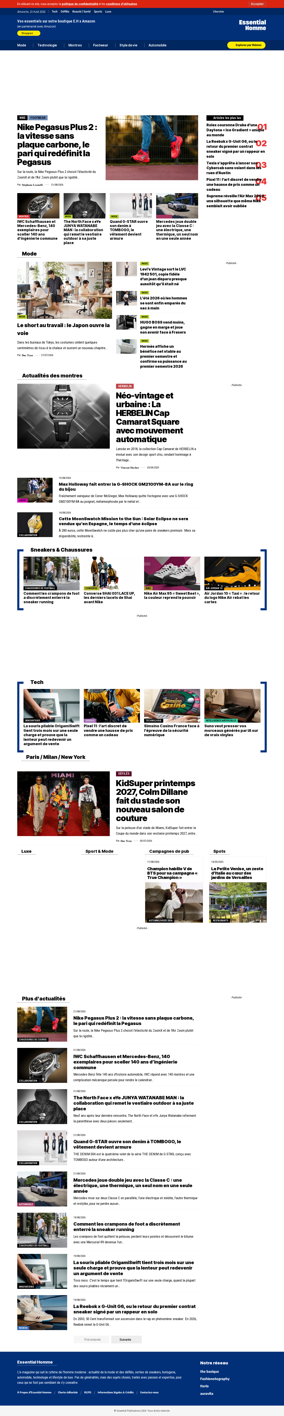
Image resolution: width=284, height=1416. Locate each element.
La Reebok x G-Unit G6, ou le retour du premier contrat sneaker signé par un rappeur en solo (134, 1309)
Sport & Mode (99, 851)
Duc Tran (27, 355)
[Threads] (264, 11)
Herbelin (125, 386)
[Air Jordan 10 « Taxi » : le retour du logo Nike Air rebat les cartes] (232, 573)
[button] (257, 3)
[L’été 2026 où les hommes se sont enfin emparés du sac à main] (126, 298)
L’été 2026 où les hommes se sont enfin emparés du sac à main (163, 303)
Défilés (65, 11)
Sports (98, 11)
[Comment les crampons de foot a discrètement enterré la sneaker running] (51, 573)
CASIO (22, 500)
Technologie (153, 720)
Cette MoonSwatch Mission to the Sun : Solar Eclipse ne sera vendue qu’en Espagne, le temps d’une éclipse (123, 521)
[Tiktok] (243, 11)
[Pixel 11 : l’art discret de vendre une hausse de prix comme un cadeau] (112, 706)
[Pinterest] (238, 11)
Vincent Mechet (130, 467)
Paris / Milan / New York (55, 757)
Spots (219, 851)
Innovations (32, 720)
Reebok (23, 1328)
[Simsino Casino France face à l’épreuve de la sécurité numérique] (172, 706)
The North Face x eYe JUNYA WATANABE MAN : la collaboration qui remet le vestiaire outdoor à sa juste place (83, 232)
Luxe (108, 11)
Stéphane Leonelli (32, 185)
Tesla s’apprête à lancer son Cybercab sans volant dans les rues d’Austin (233, 168)
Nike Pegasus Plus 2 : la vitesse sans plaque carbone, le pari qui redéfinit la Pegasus (57, 144)
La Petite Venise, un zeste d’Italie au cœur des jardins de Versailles (237, 873)
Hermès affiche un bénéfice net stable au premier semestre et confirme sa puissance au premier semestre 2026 (163, 356)
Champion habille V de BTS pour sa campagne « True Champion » (172, 873)
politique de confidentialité (80, 4)
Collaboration (28, 535)
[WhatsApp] (259, 11)
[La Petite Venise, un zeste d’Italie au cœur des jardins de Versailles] (238, 902)
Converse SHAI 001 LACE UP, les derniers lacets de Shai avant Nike (109, 597)
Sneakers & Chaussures (61, 550)
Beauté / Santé (81, 11)
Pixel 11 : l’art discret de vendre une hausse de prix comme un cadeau (234, 184)
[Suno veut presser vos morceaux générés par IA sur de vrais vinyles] (232, 706)
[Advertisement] (142, 82)
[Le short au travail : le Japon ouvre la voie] (64, 290)
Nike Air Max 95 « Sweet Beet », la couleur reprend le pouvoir (172, 595)
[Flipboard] (253, 11)
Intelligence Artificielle (221, 720)
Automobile (164, 216)
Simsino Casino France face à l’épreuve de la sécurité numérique (171, 730)
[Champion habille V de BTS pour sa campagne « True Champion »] (174, 902)
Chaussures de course (33, 1039)
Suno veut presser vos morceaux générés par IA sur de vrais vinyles (231, 730)
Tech (55, 11)
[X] (227, 11)
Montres (24, 216)
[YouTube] (233, 11)
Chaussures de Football (40, 588)
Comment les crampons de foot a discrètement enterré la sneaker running (51, 597)
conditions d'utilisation (121, 4)
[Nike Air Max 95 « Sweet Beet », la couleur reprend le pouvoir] (172, 573)
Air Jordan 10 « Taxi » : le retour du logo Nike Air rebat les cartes (232, 597)
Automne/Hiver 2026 (160, 920)
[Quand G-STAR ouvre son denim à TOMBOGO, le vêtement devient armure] (131, 205)
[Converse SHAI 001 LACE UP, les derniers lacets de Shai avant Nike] (112, 573)
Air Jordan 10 (214, 588)
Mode (68, 216)
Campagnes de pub (168, 851)
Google (90, 720)
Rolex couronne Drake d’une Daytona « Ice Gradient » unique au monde (235, 130)
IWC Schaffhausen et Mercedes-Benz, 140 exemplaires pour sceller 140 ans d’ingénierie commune (37, 230)
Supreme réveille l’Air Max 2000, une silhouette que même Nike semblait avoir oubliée (235, 201)
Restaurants (220, 920)
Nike (23, 118)
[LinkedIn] (248, 11)
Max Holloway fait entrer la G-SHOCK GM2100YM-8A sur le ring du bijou (126, 487)
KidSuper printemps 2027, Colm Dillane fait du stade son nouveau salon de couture (155, 800)
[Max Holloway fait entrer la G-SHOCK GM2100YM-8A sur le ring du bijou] (35, 490)
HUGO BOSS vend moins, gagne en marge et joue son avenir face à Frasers (163, 327)
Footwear (38, 118)
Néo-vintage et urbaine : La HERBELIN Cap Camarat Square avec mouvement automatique (149, 417)
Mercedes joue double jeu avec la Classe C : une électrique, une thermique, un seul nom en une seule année (177, 230)
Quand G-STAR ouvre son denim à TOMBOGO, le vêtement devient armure (129, 230)
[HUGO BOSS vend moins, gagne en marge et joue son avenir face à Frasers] (126, 322)
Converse (91, 588)
